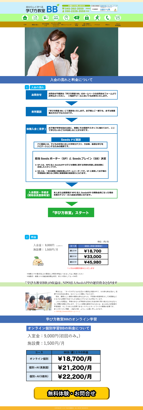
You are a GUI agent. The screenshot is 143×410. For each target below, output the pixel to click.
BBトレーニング (66, 24)
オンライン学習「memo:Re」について (56, 24)
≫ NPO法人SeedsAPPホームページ (67, 311)
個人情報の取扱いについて (87, 24)
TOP (25, 24)
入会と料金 (77, 24)
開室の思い (35, 24)
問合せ (108, 24)
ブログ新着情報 (118, 24)
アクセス (97, 24)
